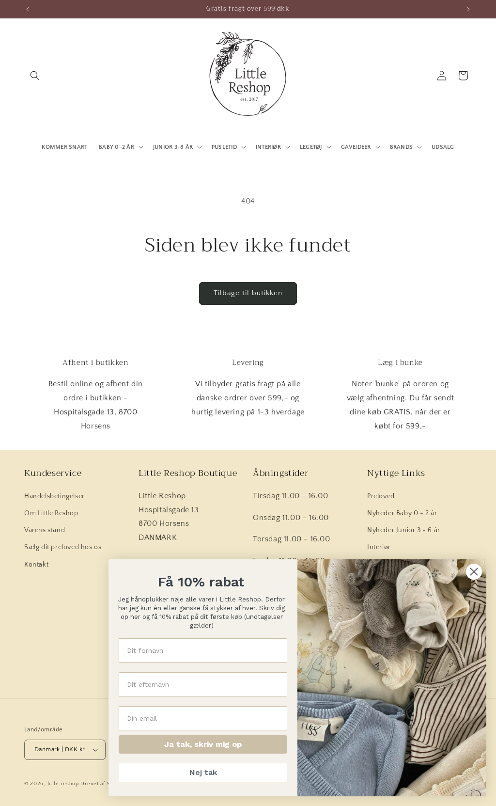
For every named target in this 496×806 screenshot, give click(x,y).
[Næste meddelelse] (468, 9)
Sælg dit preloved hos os (62, 547)
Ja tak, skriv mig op (203, 744)
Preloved (381, 496)
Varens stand (44, 530)
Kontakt (36, 565)
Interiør (379, 547)
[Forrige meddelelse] (27, 9)
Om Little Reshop (51, 513)
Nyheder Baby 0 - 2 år (402, 513)
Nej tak (203, 772)
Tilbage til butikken (248, 293)
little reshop (63, 784)
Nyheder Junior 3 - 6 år (403, 530)
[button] (35, 75)
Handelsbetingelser (54, 496)
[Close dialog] (473, 571)
